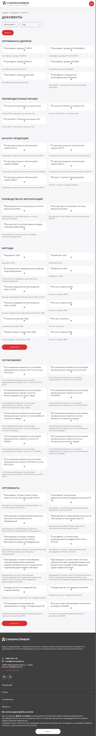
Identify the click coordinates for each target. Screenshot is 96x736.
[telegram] (10, 676)
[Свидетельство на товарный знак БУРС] (71, 590)
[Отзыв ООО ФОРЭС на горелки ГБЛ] (71, 109)
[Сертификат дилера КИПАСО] (24, 64)
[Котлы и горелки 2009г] (71, 289)
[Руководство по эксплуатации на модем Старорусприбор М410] (24, 230)
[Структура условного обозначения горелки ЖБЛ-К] (71, 166)
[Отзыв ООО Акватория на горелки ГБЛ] (24, 109)
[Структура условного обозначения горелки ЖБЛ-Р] (24, 182)
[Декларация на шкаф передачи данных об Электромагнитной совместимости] (71, 521)
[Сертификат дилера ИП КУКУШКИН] (71, 51)
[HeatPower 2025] (71, 258)
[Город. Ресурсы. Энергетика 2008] (24, 335)
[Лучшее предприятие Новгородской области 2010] (24, 291)
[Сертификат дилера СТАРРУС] (24, 51)
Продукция (7, 685)
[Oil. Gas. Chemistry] (71, 321)
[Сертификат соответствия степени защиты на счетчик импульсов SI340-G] (24, 500)
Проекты (6, 706)
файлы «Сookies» (23, 716)
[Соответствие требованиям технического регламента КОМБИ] (71, 609)
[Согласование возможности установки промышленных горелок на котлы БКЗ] (71, 373)
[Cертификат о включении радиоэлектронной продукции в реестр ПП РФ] (71, 501)
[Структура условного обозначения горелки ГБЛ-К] (24, 150)
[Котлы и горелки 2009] (71, 305)
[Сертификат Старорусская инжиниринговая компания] (71, 80)
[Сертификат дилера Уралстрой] (24, 78)
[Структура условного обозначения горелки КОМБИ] (24, 166)
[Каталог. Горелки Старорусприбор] (71, 180)
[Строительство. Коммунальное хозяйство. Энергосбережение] (24, 274)
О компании (7, 699)
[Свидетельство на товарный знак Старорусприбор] (24, 592)
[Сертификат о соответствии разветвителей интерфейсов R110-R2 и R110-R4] (71, 543)
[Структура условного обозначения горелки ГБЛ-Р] (71, 150)
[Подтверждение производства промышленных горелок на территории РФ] (24, 609)
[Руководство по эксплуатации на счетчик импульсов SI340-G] (24, 211)
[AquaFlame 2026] (24, 258)
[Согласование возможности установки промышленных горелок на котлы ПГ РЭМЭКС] (24, 442)
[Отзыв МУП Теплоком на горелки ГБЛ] (24, 122)
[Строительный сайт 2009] (24, 321)
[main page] (15, 639)
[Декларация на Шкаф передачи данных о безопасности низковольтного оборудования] (24, 522)
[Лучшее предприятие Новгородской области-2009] (24, 307)
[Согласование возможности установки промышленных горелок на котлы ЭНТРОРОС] (71, 397)
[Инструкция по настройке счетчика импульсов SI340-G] (71, 211)
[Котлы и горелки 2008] (71, 335)
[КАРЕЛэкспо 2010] (71, 271)
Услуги (5, 692)
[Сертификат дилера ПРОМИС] (71, 64)
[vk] (4, 676)
